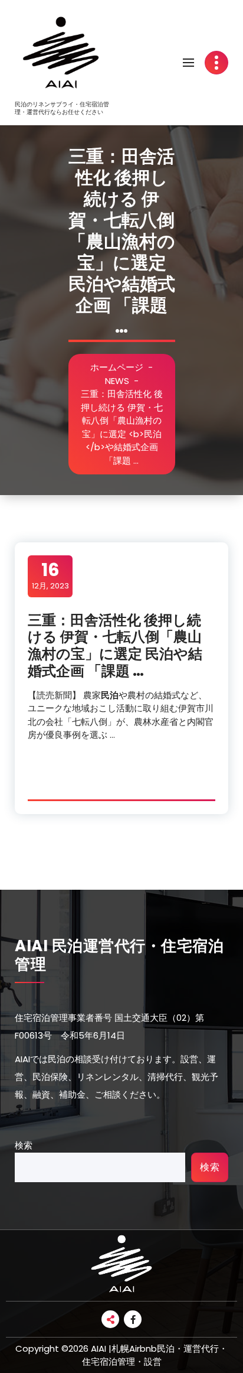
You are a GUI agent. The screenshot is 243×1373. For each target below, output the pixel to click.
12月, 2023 (50, 575)
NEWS (117, 381)
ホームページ (116, 367)
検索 (23, 1145)
